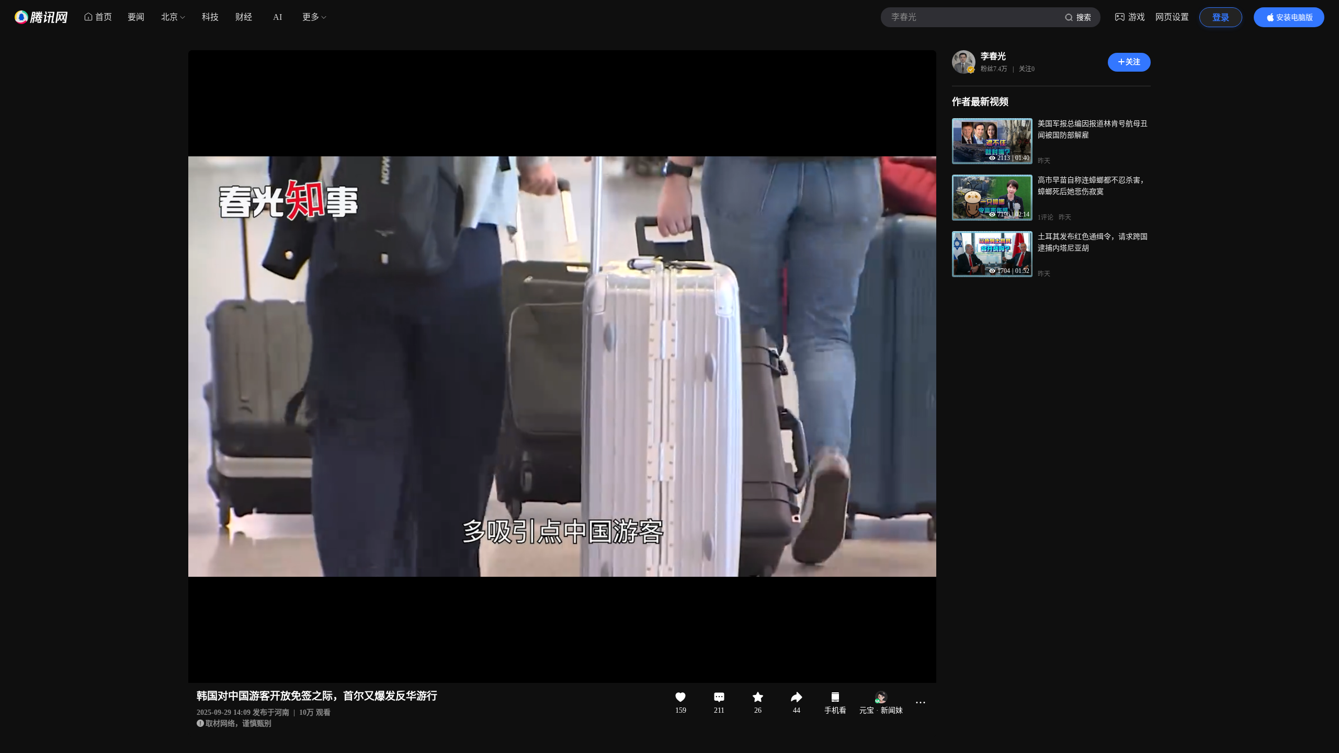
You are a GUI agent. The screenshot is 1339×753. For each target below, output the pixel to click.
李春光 (993, 56)
